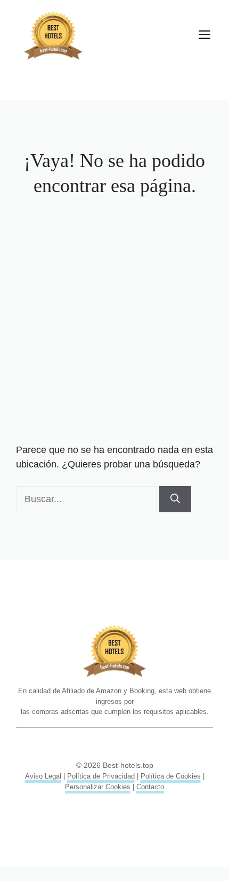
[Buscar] (175, 499)
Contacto (150, 787)
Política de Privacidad (101, 776)
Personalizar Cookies (97, 787)
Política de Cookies (171, 776)
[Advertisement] (114, 323)
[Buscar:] (87, 499)
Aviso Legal (43, 776)
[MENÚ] (204, 35)
